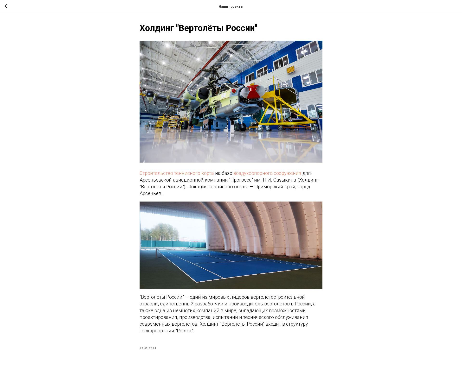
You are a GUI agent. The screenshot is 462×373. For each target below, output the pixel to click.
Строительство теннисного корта (177, 173)
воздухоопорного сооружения (267, 173)
